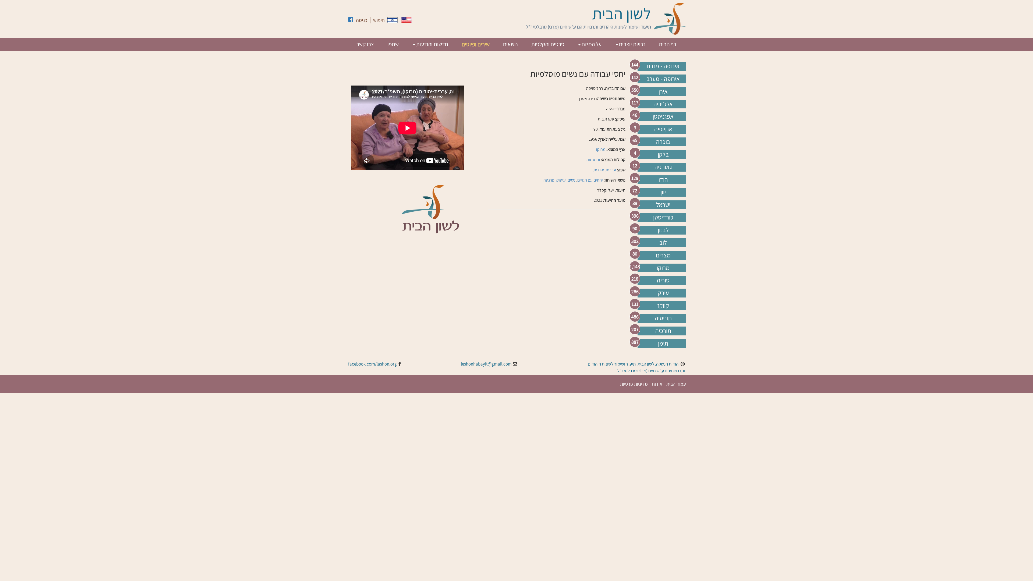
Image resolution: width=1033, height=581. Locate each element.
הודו (663, 180)
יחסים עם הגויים (590, 180)
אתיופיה (663, 129)
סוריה (663, 280)
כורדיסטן (663, 217)
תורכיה (663, 331)
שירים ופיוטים (476, 44)
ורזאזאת (593, 159)
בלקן (663, 154)
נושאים (510, 44)
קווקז (663, 306)
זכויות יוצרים (631, 44)
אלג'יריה (663, 104)
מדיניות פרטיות (634, 384)
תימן (663, 343)
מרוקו (663, 268)
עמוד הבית (676, 384)
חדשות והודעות (431, 44)
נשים (571, 180)
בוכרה (663, 142)
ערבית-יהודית (604, 170)
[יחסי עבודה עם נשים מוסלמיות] (392, 20)
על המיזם (591, 44)
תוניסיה (663, 318)
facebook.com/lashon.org (372, 364)
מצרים (663, 255)
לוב (663, 243)
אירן (663, 91)
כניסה (361, 20)
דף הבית (668, 44)
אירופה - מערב (663, 79)
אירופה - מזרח (663, 66)
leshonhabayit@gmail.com (486, 364)
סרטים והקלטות (547, 44)
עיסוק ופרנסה (554, 180)
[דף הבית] (670, 19)
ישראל (663, 205)
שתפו (393, 44)
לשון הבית (621, 13)
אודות (657, 384)
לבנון (663, 230)
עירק (663, 293)
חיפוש (379, 20)
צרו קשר (365, 44)
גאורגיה (663, 167)
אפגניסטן (663, 116)
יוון (663, 192)
